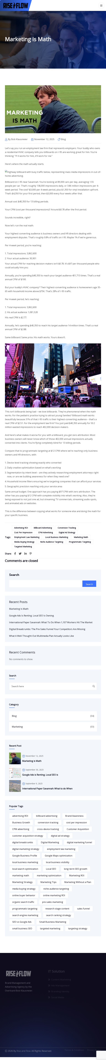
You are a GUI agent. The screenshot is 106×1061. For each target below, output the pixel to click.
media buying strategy (24, 542)
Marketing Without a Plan (77, 882)
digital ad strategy (67, 532)
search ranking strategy (58, 915)
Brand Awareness (74, 815)
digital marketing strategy (25, 849)
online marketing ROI (54, 895)
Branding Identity (60, 989)
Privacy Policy (94, 1052)
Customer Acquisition (78, 829)
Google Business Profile (24, 855)
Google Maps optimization (58, 855)
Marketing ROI (76, 875)
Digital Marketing (50, 842)
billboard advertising (43, 527)
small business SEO (22, 928)
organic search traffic (23, 902)
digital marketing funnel (79, 842)
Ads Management (60, 983)
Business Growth (21, 822)
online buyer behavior (23, 895)
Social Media (57, 995)
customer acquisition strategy (27, 835)
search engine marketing (25, 915)
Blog (14, 715)
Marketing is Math (18, 608)
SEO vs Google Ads (21, 921)
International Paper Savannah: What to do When (47, 788)
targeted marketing (23, 546)
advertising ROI (21, 527)
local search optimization (25, 868)
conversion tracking (67, 527)
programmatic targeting (80, 542)
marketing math (81, 537)
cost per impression (23, 532)
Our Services (87, 983)
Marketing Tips (48, 882)
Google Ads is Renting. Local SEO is (40, 774)
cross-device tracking (48, 829)
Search (14, 575)
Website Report (89, 995)
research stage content (57, 908)
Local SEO (51, 868)
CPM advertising (45, 532)
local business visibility (57, 862)
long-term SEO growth (75, 868)
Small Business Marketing (52, 921)
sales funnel (83, 908)
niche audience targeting (51, 542)
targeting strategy (77, 928)
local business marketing (56, 537)
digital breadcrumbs (22, 842)
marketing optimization (49, 875)
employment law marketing (26, 537)
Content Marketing (61, 977)
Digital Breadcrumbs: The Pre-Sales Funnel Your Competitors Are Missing (47, 629)
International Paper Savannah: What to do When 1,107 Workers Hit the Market (50, 622)
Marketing (17, 726)
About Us (85, 977)
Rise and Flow (24, 1052)
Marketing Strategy (22, 882)
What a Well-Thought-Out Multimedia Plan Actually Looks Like (41, 635)
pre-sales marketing (52, 902)
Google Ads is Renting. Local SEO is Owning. (31, 615)
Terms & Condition (74, 1052)
